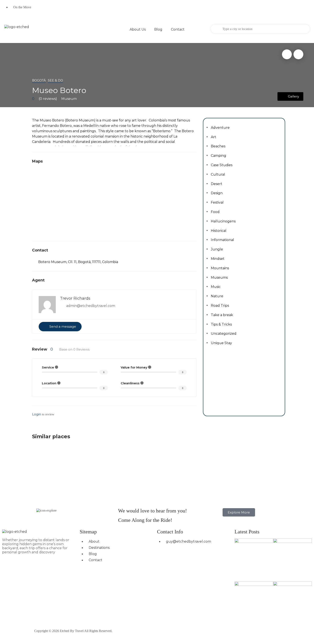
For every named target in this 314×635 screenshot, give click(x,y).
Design (217, 193)
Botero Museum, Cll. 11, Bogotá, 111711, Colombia (78, 262)
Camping (218, 156)
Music (216, 287)
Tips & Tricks (221, 324)
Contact (178, 29)
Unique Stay (221, 343)
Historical (218, 231)
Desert (216, 184)
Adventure (220, 128)
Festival (217, 202)
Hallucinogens (223, 221)
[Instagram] (176, 9)
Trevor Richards (75, 298)
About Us (138, 29)
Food (215, 212)
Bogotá (39, 80)
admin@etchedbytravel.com (90, 306)
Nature (217, 296)
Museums (219, 277)
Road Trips (220, 305)
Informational (222, 240)
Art (213, 137)
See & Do (55, 80)
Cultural (218, 174)
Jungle (217, 249)
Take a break (222, 315)
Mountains (220, 268)
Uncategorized (223, 334)
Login (36, 414)
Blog (158, 29)
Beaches (218, 146)
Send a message (62, 326)
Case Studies (221, 165)
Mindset (217, 259)
